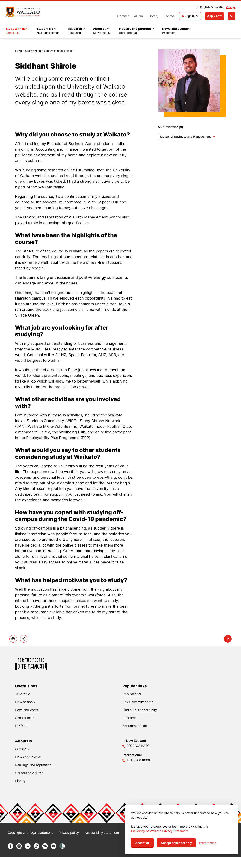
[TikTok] (36, 848)
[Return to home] (23, 12)
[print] (13, 639)
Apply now (214, 16)
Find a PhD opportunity (140, 710)
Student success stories (58, 50)
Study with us (33, 50)
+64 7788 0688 (138, 760)
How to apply (25, 702)
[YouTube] (53, 848)
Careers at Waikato (29, 773)
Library (153, 16)
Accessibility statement (102, 833)
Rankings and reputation (33, 765)
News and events (28, 757)
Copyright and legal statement (30, 833)
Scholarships (24, 718)
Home (18, 50)
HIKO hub (22, 726)
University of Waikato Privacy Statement (159, 831)
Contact (123, 16)
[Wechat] (45, 848)
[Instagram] (19, 848)
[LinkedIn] (28, 848)
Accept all (142, 843)
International (132, 694)
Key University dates (138, 702)
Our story (22, 749)
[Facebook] (10, 848)
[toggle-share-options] (23, 639)
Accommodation (135, 726)
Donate (169, 16)
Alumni (138, 16)
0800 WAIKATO (138, 746)
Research (130, 718)
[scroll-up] (228, 639)
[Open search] (231, 16)
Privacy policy (69, 833)
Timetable (22, 694)
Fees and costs (26, 710)
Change (230, 7)
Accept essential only (176, 843)
